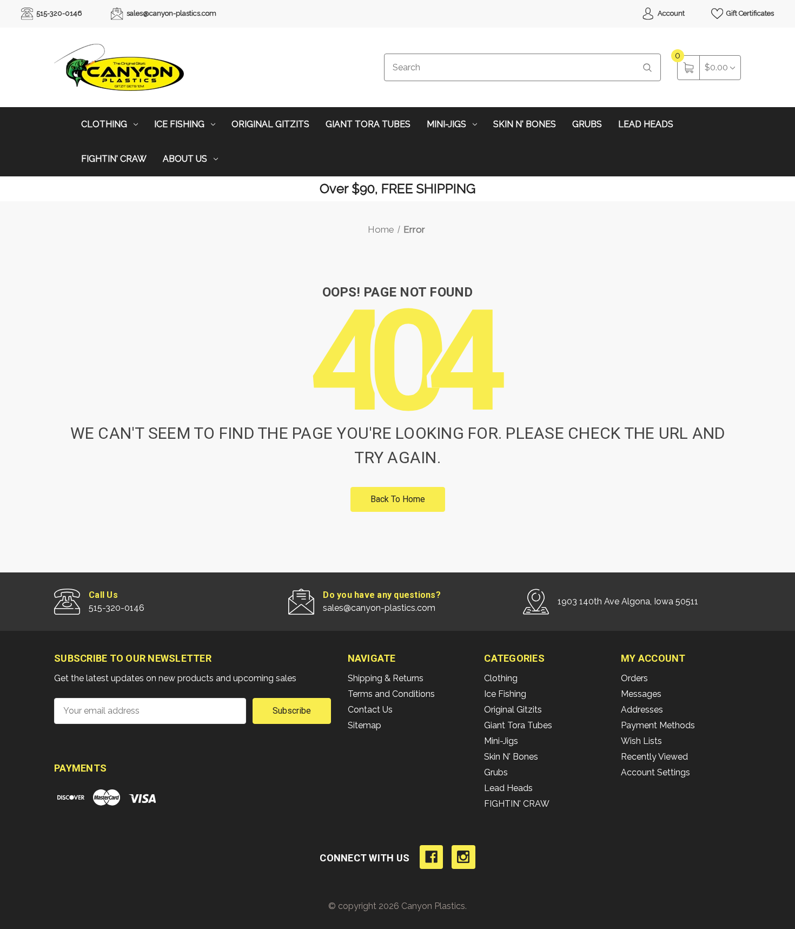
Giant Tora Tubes (368, 124)
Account (670, 13)
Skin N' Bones (524, 124)
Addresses (642, 709)
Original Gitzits (270, 124)
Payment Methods (658, 725)
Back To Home (397, 499)
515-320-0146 (58, 13)
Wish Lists (641, 741)
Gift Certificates (749, 13)
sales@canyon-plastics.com (170, 13)
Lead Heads (645, 124)
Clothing (104, 124)
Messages (641, 694)
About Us (185, 159)
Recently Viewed (654, 757)
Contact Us (370, 709)
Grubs (587, 124)
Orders (634, 678)
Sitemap (364, 725)
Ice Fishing (179, 124)
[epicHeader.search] (647, 67)
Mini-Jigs (446, 124)
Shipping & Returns (385, 678)
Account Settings (655, 772)
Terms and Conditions (391, 694)
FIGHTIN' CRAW (114, 159)
